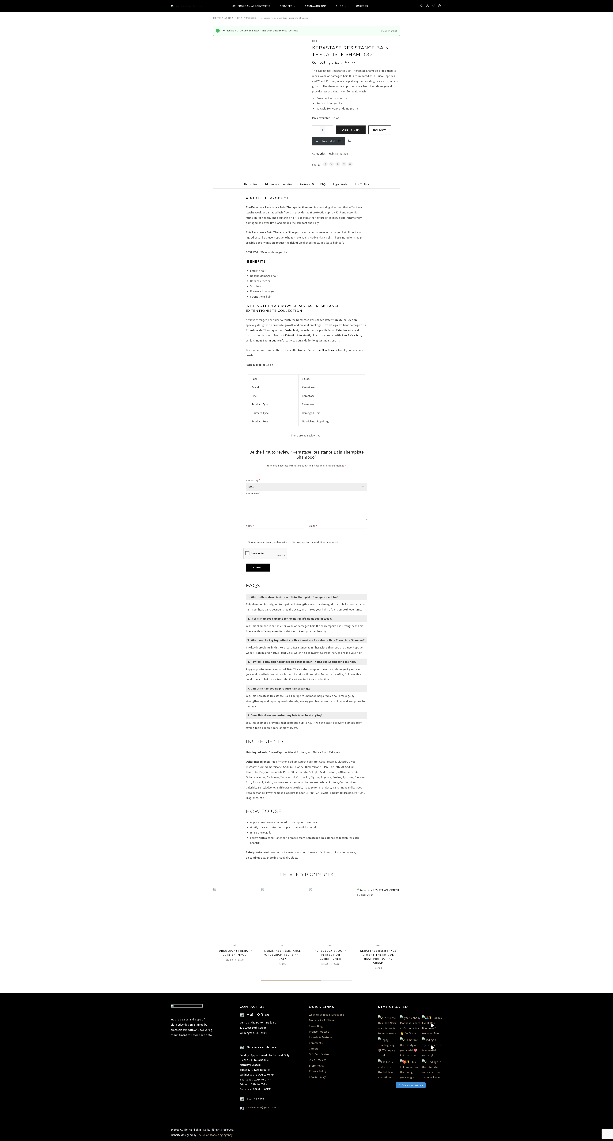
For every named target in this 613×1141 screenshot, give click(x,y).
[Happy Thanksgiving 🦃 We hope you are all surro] (388, 1047)
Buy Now (379, 130)
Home (217, 17)
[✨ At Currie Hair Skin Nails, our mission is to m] (388, 1025)
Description (251, 184)
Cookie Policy (317, 1077)
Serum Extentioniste (340, 330)
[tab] (251, 184)
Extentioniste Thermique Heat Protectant (272, 330)
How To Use (361, 184)
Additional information (279, 184)
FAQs (323, 184)
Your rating (253, 480)
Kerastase (249, 17)
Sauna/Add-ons (315, 6)
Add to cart (351, 129)
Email (313, 525)
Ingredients (340, 184)
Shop (339, 6)
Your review (253, 493)
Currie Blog (316, 1026)
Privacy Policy (317, 1071)
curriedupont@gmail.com (261, 1107)
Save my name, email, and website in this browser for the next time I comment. (293, 542)
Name (250, 525)
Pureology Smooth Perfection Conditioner (330, 954)
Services (286, 6)
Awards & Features (321, 1037)
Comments (316, 1043)
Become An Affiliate (321, 1020)
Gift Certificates (319, 1054)
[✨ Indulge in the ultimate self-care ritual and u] (432, 1069)
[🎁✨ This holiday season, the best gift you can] (410, 1069)
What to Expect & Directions (326, 1014)
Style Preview (317, 1060)
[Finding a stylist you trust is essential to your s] (432, 1047)
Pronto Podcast (319, 1031)
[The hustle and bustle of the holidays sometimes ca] (388, 1069)
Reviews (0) (306, 184)
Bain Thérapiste (351, 335)
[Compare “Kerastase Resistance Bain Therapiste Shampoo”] (349, 141)
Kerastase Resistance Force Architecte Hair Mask (282, 954)
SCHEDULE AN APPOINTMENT (251, 6)
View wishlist (389, 31)
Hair (237, 17)
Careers (362, 6)
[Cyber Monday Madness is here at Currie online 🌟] (410, 1025)
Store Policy (316, 1065)
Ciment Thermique (264, 340)
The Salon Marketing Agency (214, 1135)
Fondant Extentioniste (288, 335)
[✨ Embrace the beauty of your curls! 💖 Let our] (410, 1047)
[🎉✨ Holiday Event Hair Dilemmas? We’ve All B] (432, 1025)
